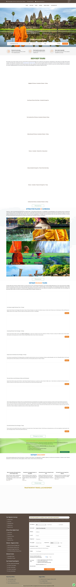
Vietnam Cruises (10, 554)
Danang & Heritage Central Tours (13, 549)
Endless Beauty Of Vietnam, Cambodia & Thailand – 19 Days (38, 134)
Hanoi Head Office (10, 576)
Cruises (40, 5)
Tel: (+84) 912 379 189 (11, 581)
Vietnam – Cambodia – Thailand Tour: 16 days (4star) (38, 151)
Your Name (32, 524)
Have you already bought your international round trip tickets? (36, 557)
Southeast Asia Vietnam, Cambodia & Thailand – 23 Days (38, 201)
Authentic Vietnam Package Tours (13, 545)
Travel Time (46, 542)
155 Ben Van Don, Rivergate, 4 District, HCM (48, 579)
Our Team (31, 5)
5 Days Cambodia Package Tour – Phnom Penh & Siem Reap (38, 168)
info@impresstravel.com (35, 447)
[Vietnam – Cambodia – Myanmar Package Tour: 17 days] (38, 176)
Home (27, 5)
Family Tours (9, 534)
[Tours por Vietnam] (64, 1)
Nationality (32, 528)
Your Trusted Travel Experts (12, 561)
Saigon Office (42, 576)
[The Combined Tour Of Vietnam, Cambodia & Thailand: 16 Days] (38, 108)
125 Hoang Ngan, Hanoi (12, 579)
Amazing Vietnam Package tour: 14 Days (38, 327)
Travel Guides (46, 5)
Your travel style (32, 561)
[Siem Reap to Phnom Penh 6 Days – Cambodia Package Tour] (38, 92)
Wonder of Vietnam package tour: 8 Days (38, 398)
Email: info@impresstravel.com (13, 583)
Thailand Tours (10, 525)
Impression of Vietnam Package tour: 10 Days (38, 350)
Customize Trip (54, 5)
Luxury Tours (9, 532)
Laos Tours (9, 521)
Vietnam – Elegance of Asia (12, 543)
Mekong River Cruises (11, 558)
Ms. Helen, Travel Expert (11, 569)
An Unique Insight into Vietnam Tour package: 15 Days (38, 303)
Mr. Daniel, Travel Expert (11, 565)
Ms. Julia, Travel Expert (11, 571)
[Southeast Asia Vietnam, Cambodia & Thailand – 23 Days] (38, 193)
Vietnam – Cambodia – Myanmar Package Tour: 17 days (38, 184)
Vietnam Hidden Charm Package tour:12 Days (38, 374)
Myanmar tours (10, 527)
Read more (8, 480)
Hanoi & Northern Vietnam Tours (13, 547)
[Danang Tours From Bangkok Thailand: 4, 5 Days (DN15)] (29, 466)
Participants (32, 546)
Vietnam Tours (10, 519)
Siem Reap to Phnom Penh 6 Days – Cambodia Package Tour (38, 100)
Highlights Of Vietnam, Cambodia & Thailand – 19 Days (38, 83)
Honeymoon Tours (10, 536)
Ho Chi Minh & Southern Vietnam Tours (14, 551)
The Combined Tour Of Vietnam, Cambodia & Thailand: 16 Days (38, 117)
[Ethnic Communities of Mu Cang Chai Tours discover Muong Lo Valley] (13, 466)
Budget (31, 551)
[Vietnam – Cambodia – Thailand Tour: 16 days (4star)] (38, 142)
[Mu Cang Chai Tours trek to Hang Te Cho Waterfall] (62, 466)
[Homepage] (12, 5)
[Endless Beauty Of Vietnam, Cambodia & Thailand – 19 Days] (38, 125)
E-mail (31, 535)
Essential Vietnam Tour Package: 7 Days (38, 421)
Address (31, 531)
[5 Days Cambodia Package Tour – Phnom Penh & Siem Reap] (38, 159)
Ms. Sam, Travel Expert (11, 567)
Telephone (32, 539)
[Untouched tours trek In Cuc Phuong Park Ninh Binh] (46, 466)
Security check (32, 566)
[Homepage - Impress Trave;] (63, 1)
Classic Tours (9, 538)
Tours (36, 5)
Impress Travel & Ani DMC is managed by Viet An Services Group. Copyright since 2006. (38, 585)
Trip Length (32, 542)
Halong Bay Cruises (10, 556)
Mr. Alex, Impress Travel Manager (13, 563)
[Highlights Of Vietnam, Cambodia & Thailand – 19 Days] (38, 75)
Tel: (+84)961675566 (43, 581)
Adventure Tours (10, 540)
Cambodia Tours (10, 523)
